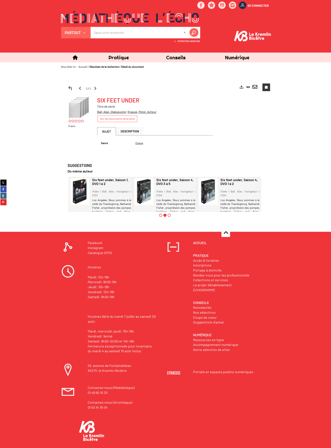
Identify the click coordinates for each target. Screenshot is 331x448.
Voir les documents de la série (117, 118)
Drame (139, 143)
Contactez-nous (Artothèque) (110, 402)
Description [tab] (130, 131)
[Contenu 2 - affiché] (164, 215)
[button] (118, 57)
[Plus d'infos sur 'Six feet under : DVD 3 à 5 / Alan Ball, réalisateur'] (144, 191)
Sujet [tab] (106, 131)
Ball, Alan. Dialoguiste (111, 112)
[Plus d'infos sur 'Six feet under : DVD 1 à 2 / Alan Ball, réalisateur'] (208, 191)
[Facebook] (201, 5)
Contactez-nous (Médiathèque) (111, 387)
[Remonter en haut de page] (225, 233)
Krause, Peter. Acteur (142, 112)
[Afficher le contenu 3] (169, 215)
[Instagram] (233, 5)
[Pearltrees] (212, 5)
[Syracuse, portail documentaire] (130, 17)
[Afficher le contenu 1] (160, 215)
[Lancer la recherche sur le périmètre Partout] (194, 32)
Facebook (95, 243)
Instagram (95, 248)
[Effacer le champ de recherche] (185, 32)
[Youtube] (222, 5)
